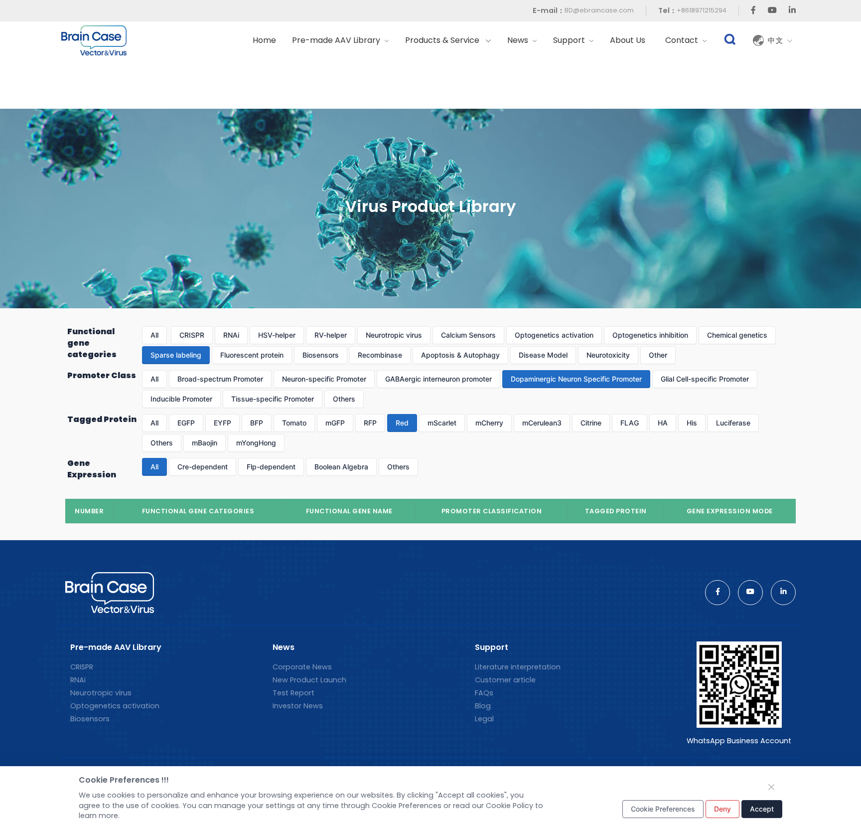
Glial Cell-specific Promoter (705, 379)
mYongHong (256, 442)
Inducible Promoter (181, 399)
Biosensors (320, 355)
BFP (256, 422)
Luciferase (733, 422)
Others (344, 399)
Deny (722, 809)
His (692, 422)
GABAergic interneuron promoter (438, 379)
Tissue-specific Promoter (272, 399)
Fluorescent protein (252, 355)
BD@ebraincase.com (599, 10)
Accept (762, 809)
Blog (483, 706)
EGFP (186, 422)
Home (264, 40)
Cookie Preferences (663, 809)
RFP (370, 422)
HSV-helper (276, 335)
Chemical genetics (737, 335)
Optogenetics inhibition (650, 335)
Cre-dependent (202, 466)
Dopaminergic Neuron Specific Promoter (576, 379)
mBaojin (204, 442)
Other (658, 355)
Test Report (293, 693)
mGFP (335, 422)
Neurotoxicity (608, 355)
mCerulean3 (542, 422)
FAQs (484, 693)
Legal (484, 719)
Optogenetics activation (554, 335)
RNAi (231, 335)
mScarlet (442, 422)
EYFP (222, 422)
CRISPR (191, 335)
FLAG (629, 422)
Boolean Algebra (341, 466)
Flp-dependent (271, 466)
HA (663, 422)
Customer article (505, 680)
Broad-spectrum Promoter (220, 379)
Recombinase (380, 355)
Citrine (590, 422)
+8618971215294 (701, 10)
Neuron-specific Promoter (324, 379)
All (154, 335)
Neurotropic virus (394, 335)
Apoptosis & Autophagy (460, 355)
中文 (777, 40)
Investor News (298, 706)
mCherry (489, 422)
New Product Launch (309, 680)
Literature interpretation (518, 667)
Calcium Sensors (468, 335)
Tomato (294, 422)
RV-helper (330, 335)
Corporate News (302, 667)
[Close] (771, 787)
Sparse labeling (175, 355)
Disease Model (543, 355)
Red (402, 422)
